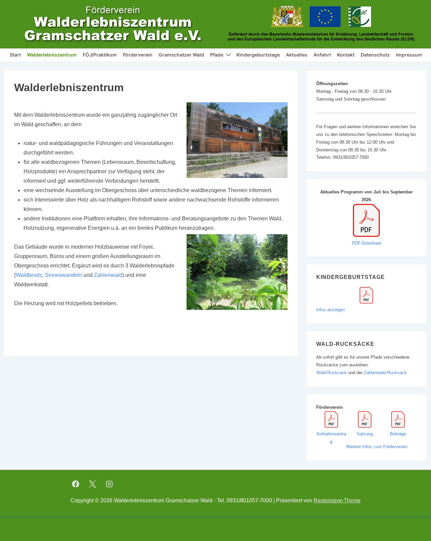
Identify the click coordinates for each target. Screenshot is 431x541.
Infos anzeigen (330, 309)
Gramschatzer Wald (181, 55)
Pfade (216, 55)
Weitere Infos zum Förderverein (376, 446)
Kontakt (346, 55)
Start (15, 55)
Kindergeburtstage (258, 55)
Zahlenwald (108, 275)
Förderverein (138, 55)
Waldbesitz (29, 275)
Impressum (409, 55)
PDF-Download (366, 243)
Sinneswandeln (63, 275)
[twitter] (92, 484)
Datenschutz (375, 55)
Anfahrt (322, 55)
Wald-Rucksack (332, 372)
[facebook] (75, 484)
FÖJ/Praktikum (100, 55)
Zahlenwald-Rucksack (385, 372)
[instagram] (109, 484)
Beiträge (398, 433)
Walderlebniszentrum (52, 55)
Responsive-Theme (337, 500)
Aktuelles (296, 55)
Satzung (365, 433)
